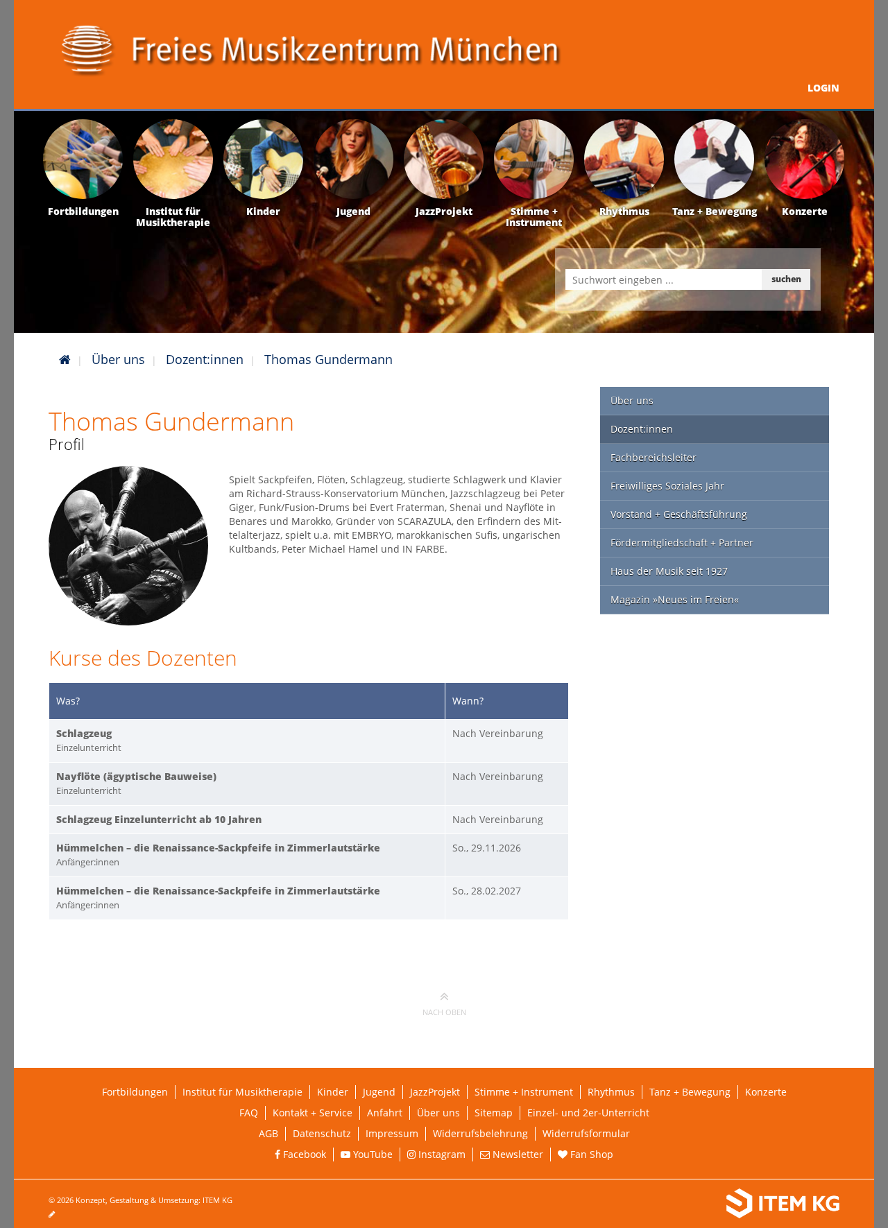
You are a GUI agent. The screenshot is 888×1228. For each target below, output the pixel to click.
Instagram (441, 1154)
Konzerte (766, 1091)
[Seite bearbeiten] (59, 1214)
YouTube (371, 1154)
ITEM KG (217, 1200)
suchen (786, 279)
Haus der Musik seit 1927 (669, 571)
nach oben (444, 1012)
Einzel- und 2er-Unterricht (588, 1112)
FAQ (248, 1112)
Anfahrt (384, 1112)
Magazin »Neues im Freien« (674, 599)
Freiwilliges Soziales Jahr (667, 485)
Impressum (392, 1133)
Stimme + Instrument (524, 1091)
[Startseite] (65, 359)
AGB (268, 1133)
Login (823, 87)
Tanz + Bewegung (690, 1091)
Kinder (332, 1091)
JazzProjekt (435, 1091)
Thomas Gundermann (328, 359)
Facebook (303, 1154)
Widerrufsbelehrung (480, 1133)
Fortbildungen (135, 1091)
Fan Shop (590, 1154)
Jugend (379, 1091)
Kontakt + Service (312, 1112)
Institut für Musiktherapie (242, 1091)
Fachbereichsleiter (653, 457)
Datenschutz (322, 1133)
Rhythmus (611, 1091)
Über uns (118, 359)
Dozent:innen (205, 359)
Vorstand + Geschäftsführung (678, 514)
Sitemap (494, 1112)
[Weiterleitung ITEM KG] (657, 1203)
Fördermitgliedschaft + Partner (681, 542)
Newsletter (516, 1154)
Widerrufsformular (586, 1133)
